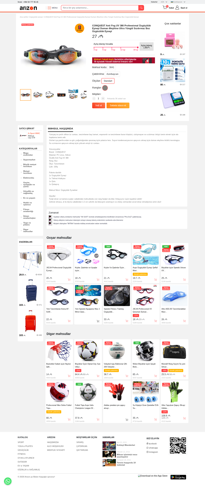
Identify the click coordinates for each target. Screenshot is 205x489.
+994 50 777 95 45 (30, 2)
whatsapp (153, 448)
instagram (153, 452)
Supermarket (29, 160)
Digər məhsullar (28, 230)
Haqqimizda (53, 442)
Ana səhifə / (24, 17)
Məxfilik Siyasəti (56, 450)
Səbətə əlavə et (118, 105)
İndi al (99, 105)
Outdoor (22, 462)
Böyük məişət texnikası (29, 165)
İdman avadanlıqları (29, 217)
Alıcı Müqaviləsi (55, 446)
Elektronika (28, 178)
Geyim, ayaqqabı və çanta (29, 184)
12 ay (122, 49)
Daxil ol (184, 8)
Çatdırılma (81, 446)
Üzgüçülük (23, 450)
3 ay (95, 49)
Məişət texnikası (27, 172)
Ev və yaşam (29, 198)
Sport (21, 442)
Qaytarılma (82, 450)
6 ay (104, 49)
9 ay (113, 49)
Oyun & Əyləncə (26, 458)
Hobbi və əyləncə (27, 204)
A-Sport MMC (34, 133)
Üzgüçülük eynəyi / (36, 17)
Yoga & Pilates (25, 446)
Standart (108, 81)
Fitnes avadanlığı (28, 210)
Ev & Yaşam (23, 466)
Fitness (22, 454)
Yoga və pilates (27, 224)
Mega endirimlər (28, 154)
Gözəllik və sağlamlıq (28, 192)
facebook (152, 444)
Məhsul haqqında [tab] (60, 128)
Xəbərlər (154, 2)
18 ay (135, 49)
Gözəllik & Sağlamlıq (29, 470)
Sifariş (80, 442)
